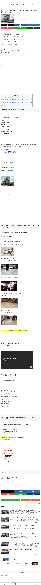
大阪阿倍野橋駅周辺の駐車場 (7, 152)
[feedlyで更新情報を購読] (10, 500)
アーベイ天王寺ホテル (10, 170)
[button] (33, 28)
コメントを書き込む (20, 572)
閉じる (18, 95)
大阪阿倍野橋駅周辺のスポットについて (9, 97)
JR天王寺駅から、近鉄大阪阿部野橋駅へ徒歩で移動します (14, 100)
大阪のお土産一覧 (5, 406)
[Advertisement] (20, 78)
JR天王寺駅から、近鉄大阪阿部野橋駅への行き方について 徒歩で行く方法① (16, 99)
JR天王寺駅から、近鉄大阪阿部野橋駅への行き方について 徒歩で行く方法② (16, 102)
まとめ (3, 105)
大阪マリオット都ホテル (10, 167)
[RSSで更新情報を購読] (30, 500)
